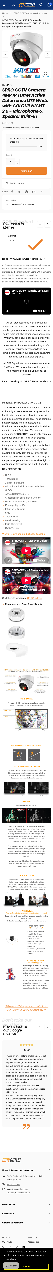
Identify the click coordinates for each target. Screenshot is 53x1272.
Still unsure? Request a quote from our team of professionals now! (26, 1007)
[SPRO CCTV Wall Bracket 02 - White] (17, 658)
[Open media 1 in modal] (26, 54)
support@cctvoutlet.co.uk (18, 1192)
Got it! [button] (26, 1267)
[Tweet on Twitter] (19, 191)
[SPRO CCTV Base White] (17, 622)
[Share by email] (34, 192)
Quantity (9, 155)
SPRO (7, 85)
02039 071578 (13, 1184)
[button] (4, 4)
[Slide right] (48, 54)
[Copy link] (41, 191)
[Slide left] (5, 54)
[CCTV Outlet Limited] (11, 1162)
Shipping (16, 128)
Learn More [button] (11, 1259)
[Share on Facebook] (12, 191)
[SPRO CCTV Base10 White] (17, 640)
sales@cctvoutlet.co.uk (17, 1189)
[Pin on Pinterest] (26, 191)
